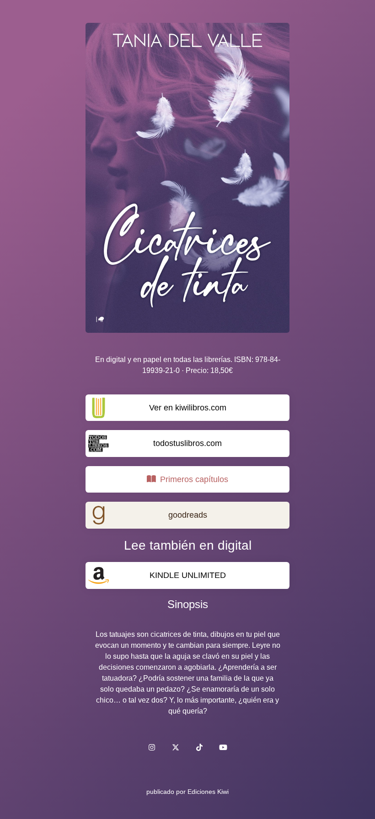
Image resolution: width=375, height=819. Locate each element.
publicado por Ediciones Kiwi (187, 791)
